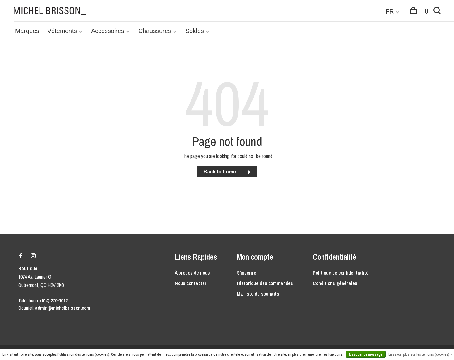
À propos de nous (192, 272)
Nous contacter (191, 283)
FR (390, 11)
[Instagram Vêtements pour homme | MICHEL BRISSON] (33, 256)
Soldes (194, 30)
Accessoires (107, 30)
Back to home (220, 171)
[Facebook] (20, 256)
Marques (27, 30)
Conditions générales (335, 283)
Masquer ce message (365, 354)
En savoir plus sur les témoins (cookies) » (420, 354)
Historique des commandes (265, 283)
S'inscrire (246, 272)
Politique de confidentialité (340, 272)
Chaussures (154, 30)
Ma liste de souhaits (258, 293)
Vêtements (62, 30)
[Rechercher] (437, 11)
